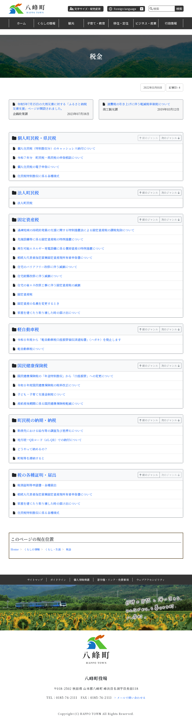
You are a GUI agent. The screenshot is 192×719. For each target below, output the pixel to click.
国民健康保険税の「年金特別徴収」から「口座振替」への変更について (65, 376)
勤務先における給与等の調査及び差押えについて (50, 431)
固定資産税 (28, 220)
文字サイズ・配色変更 (87, 9)
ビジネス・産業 (145, 23)
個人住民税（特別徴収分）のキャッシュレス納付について (56, 148)
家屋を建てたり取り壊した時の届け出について (48, 313)
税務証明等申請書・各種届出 (36, 485)
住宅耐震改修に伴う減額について (39, 276)
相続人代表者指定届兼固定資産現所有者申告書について (54, 257)
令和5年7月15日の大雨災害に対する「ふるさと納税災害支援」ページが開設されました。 (50, 106)
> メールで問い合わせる (130, 698)
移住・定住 (120, 23)
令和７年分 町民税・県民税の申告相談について (50, 157)
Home (15, 549)
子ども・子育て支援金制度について (41, 394)
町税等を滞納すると (30, 458)
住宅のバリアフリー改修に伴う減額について (47, 267)
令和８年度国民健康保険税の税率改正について (48, 385)
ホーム (21, 23)
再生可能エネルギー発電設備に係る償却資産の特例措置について (60, 248)
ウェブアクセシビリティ (150, 580)
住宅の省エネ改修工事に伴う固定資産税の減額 (48, 285)
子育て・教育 (96, 23)
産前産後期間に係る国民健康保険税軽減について (50, 403)
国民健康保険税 (32, 365)
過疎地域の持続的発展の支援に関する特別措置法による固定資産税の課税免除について (75, 230)
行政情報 (171, 23)
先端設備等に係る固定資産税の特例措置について (50, 239)
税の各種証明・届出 (36, 475)
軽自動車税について (30, 349)
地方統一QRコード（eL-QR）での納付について (49, 440)
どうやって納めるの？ (32, 449)
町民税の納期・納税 (36, 420)
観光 (71, 23)
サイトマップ (35, 580)
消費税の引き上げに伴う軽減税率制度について (138, 104)
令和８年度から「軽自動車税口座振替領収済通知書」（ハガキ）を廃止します (69, 339)
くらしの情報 (46, 23)
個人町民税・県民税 (36, 138)
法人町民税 (28, 193)
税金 (68, 549)
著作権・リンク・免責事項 (113, 580)
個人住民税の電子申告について (38, 167)
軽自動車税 (28, 329)
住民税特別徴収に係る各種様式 (38, 176)
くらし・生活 (53, 549)
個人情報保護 (81, 580)
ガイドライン (58, 580)
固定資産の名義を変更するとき (38, 303)
